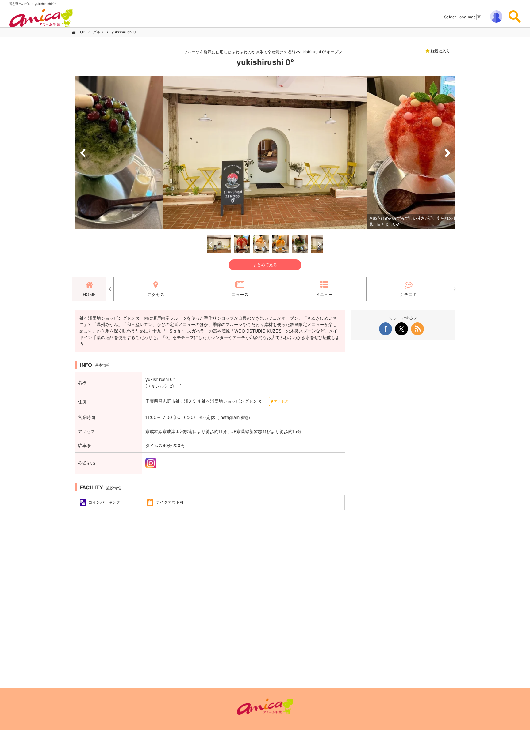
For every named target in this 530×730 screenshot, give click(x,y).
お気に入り (439, 50)
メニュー (324, 294)
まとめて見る (265, 264)
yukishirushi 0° (124, 32)
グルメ (98, 32)
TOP (81, 32)
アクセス (155, 294)
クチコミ (408, 294)
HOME (89, 294)
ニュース (239, 294)
